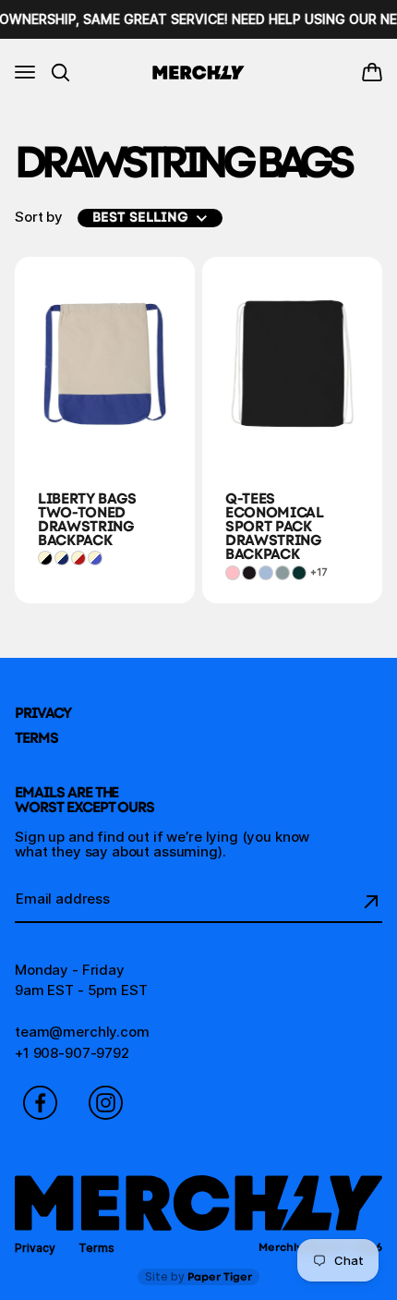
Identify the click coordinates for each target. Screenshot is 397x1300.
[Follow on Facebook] (40, 1103)
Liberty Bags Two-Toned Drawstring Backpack (87, 519)
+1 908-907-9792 (72, 1053)
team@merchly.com (82, 1031)
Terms (36, 737)
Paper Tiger (198, 1277)
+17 (318, 571)
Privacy (43, 713)
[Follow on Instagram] (106, 1103)
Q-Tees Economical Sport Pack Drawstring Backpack (274, 526)
